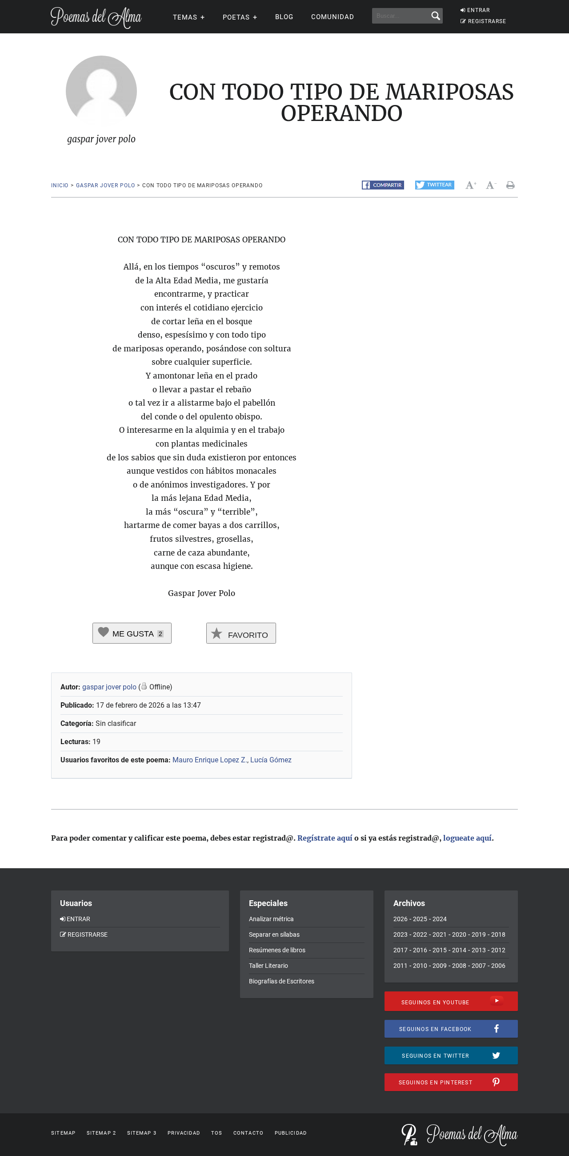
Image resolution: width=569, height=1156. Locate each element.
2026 (400, 919)
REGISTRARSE (487, 21)
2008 (459, 966)
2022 (420, 934)
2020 (459, 934)
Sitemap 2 (101, 1133)
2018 (498, 934)
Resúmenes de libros (277, 950)
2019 (479, 934)
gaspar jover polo (105, 185)
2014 (459, 950)
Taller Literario (268, 966)
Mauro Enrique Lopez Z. (209, 760)
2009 (440, 966)
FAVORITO (247, 635)
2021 (440, 934)
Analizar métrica (271, 919)
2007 (479, 966)
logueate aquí (467, 838)
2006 (498, 966)
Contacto (248, 1133)
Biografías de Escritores (281, 981)
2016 (420, 950)
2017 (400, 950)
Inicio (59, 185)
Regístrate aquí (325, 838)
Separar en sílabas (274, 934)
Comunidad (332, 17)
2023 (400, 934)
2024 (440, 919)
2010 (420, 966)
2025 (420, 919)
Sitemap (63, 1133)
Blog (284, 17)
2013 (479, 950)
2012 (498, 950)
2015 (440, 950)
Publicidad (291, 1133)
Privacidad (184, 1133)
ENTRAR (478, 10)
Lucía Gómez (271, 760)
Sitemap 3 (141, 1133)
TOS (216, 1133)
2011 (400, 966)
